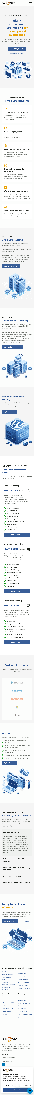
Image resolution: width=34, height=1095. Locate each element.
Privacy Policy (22, 1008)
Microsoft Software (24, 989)
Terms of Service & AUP (24, 1004)
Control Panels (23, 986)
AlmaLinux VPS (23, 979)
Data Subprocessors (25, 1015)
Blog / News (22, 1000)
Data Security (22, 1018)
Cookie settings (10, 1086)
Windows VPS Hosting (6, 978)
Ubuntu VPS (22, 973)
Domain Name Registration (7, 989)
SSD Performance (8, 1002)
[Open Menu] (30, 3)
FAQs (3, 1005)
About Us (21, 997)
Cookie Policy (22, 1012)
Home (4, 971)
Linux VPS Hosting (7, 974)
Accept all (17, 1090)
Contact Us (6, 1015)
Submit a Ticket (7, 1012)
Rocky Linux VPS (23, 983)
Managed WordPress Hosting (8, 984)
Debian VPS (22, 976)
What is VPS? (6, 999)
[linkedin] (3, 1064)
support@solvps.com (9, 826)
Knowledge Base (7, 1008)
